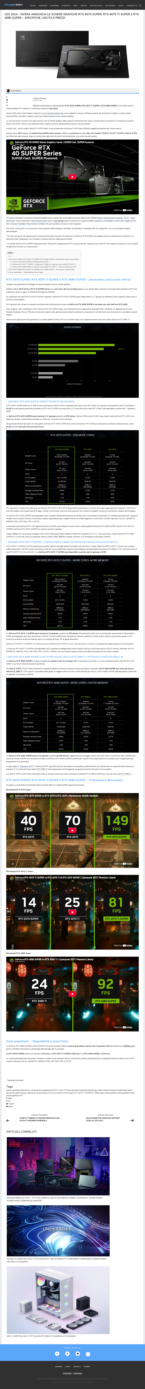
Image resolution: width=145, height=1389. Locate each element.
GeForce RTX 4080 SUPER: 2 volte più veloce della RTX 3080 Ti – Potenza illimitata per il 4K (44, 267)
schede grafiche (110, 1093)
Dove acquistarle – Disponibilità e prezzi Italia (26, 272)
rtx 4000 (57, 1093)
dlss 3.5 (63, 1090)
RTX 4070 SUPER (73, 105)
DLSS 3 (9, 408)
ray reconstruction (41, 1093)
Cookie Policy (78, 1373)
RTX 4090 (123, 304)
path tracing (20, 1093)
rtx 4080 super (98, 1093)
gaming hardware (87, 1090)
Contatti (77, 1367)
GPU (15, 113)
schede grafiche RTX (14, 1095)
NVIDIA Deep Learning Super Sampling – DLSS (110, 218)
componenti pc (24, 1090)
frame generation (73, 1090)
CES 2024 (53, 108)
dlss (50, 1090)
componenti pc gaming (40, 1090)
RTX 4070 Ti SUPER (90, 105)
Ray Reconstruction (39, 221)
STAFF (67, 1367)
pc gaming (29, 1093)
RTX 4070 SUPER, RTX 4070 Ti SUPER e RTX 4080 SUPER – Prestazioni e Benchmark (41, 269)
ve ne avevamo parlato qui (52, 113)
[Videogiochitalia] (13, 5)
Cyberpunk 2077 (26, 766)
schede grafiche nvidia (125, 1093)
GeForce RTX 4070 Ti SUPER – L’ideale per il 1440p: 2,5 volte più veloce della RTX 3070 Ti (44, 264)
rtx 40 (50, 1093)
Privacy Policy (67, 1373)
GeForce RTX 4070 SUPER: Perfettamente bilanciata (31, 262)
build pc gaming (12, 1090)
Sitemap (87, 1367)
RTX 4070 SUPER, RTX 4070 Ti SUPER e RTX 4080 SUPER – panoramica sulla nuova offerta (44, 259)
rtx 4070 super (67, 1093)
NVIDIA (36, 105)
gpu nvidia (98, 1090)
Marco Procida (40, 98)
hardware (113, 1090)
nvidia (119, 1090)
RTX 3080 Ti (16, 671)
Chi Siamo (58, 1367)
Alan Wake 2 (13, 766)
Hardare (106, 1090)
